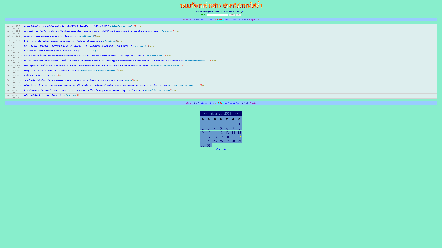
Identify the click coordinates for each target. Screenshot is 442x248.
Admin (244, 12)
